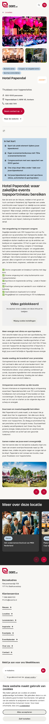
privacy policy (30, 677)
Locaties (8, 12)
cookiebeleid (24, 706)
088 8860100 (9, 597)
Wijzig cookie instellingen (24, 321)
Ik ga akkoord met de (21, 677)
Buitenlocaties (9, 69)
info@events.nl (10, 600)
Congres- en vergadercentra (28, 69)
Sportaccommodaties (12, 73)
